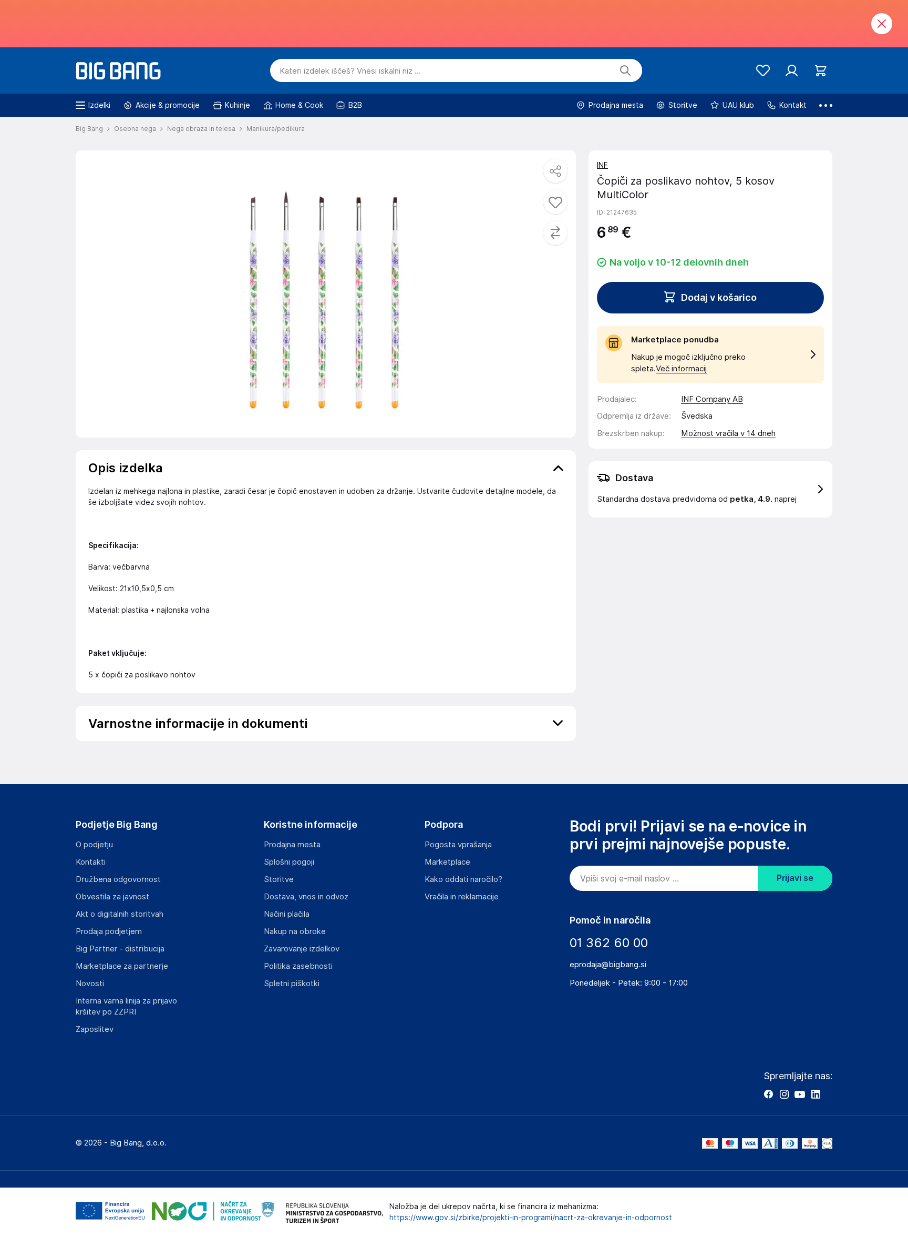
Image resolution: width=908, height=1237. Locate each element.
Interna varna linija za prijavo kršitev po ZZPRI (126, 1006)
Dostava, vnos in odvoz (306, 896)
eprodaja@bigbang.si (608, 964)
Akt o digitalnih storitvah (119, 914)
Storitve (279, 879)
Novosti (90, 983)
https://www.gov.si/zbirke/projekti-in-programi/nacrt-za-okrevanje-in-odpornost (530, 1217)
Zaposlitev (94, 1029)
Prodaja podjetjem (109, 931)
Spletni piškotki (291, 983)
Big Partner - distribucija (120, 949)
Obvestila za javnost (112, 896)
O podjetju (94, 844)
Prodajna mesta (292, 844)
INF (602, 165)
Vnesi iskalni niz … (350, 71)
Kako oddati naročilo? (463, 879)
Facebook (768, 1094)
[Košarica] (820, 71)
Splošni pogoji (289, 862)
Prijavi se (795, 878)
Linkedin (815, 1094)
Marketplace (447, 862)
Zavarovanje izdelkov (301, 949)
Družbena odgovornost (118, 879)
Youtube (799, 1094)
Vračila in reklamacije (462, 896)
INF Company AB (712, 399)
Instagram (784, 1094)
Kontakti (91, 862)
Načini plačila (286, 914)
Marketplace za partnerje (122, 966)
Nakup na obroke (295, 931)
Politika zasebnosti (298, 966)
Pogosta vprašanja (458, 844)
